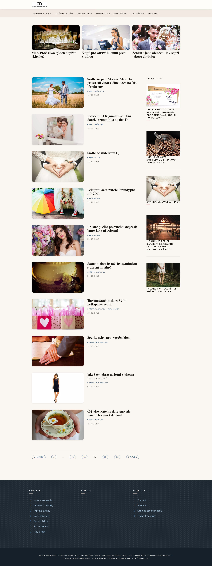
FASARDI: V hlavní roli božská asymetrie (162, 290)
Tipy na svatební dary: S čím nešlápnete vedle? (106, 302)
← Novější (39, 457)
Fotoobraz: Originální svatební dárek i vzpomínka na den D (109, 118)
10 (73, 457)
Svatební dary (120, 13)
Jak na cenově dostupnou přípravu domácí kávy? (161, 160)
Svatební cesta (103, 13)
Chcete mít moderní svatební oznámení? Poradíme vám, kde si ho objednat (161, 113)
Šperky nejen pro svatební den (108, 337)
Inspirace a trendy (42, 13)
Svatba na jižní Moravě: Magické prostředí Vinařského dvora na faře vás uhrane (112, 82)
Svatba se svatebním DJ (103, 153)
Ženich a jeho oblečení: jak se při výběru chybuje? (155, 54)
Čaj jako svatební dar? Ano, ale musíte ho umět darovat (109, 413)
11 (85, 457)
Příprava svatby (84, 13)
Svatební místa (137, 13)
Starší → (132, 457)
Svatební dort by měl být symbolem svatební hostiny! (112, 265)
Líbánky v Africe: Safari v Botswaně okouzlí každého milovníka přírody (160, 245)
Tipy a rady (153, 13)
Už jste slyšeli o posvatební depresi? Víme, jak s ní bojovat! (112, 228)
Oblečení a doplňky (64, 13)
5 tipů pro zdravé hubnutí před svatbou (104, 54)
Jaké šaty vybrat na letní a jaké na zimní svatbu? (110, 376)
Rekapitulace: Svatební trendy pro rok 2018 (111, 191)
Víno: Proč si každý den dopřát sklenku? (54, 54)
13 (105, 457)
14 (117, 457)
